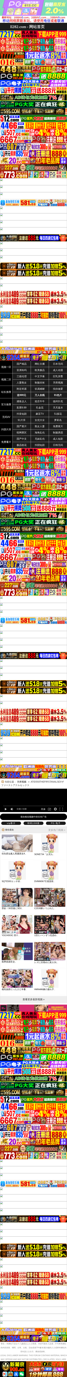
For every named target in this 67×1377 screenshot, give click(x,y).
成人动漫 (58, 370)
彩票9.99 (21, 407)
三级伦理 (22, 376)
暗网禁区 (22, 432)
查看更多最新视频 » (34, 999)
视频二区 (6, 379)
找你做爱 (58, 389)
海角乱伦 (40, 432)
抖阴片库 (6, 429)
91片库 (22, 420)
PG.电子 (56, 823)
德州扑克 (58, 401)
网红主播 (40, 364)
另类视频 (58, 382)
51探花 (58, 414)
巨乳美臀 (58, 376)
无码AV (6, 417)
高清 (43, 809)
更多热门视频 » (56, 830)
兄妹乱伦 (40, 439)
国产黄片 (22, 426)
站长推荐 (6, 392)
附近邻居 (22, 389)
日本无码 (58, 364)
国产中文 (22, 439)
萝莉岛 (58, 420)
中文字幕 (40, 376)
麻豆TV (40, 414)
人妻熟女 (22, 382)
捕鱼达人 (22, 401)
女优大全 (40, 420)
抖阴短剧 (40, 445)
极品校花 (22, 445)
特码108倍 (33, 823)
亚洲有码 (22, 370)
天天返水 (58, 407)
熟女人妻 (40, 426)
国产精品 (22, 364)
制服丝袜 (40, 382)
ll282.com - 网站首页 (27, 27)
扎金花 (39, 407)
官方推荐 (6, 404)
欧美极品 (40, 370)
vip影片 (11, 823)
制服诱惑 (58, 432)
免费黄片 (58, 426)
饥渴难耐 (40, 389)
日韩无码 (58, 445)
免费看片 (6, 442)
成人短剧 (58, 439)
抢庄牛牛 (40, 401)
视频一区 (6, 367)
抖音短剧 (22, 414)
